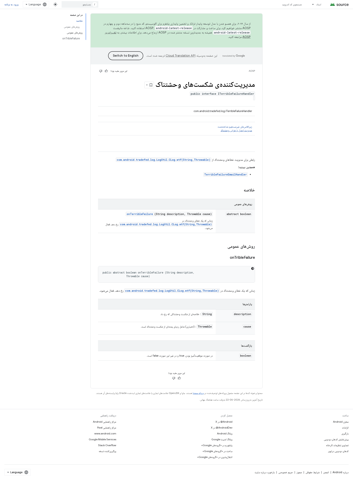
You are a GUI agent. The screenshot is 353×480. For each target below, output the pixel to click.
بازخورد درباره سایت (265, 472)
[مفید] (106, 71)
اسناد (318, 4)
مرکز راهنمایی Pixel (106, 427)
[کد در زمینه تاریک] (252, 268)
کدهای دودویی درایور (338, 451)
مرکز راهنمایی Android (104, 421)
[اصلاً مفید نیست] (101, 71)
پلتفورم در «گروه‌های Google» (216, 445)
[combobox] (80, 4)
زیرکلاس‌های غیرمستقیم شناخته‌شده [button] (235, 128)
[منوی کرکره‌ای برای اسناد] (311, 4)
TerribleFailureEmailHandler (225, 174)
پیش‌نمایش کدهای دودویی (336, 439)
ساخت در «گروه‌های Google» (217, 451)
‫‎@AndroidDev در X (221, 427)
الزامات (345, 427)
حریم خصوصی (285, 472)
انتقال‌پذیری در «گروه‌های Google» (214, 457)
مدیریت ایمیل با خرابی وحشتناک (236, 130)
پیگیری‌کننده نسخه (107, 451)
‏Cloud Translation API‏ (180, 56)
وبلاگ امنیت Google (221, 439)
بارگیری (345, 433)
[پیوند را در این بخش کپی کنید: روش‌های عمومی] (222, 246)
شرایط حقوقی (313, 472)
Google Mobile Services (102, 439)
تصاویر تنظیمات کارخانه (337, 445)
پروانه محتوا (198, 393)
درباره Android (341, 472)
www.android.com (105, 433)
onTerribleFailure (140, 214)
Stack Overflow (107, 445)
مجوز (299, 472)
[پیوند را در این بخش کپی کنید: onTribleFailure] (225, 258)
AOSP (252, 70)
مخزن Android (341, 421)
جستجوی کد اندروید (292, 4)
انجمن (326, 472)
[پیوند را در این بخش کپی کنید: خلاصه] (239, 190)
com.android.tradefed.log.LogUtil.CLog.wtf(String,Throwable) (163, 159)
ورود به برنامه (11, 4)
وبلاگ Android (224, 433)
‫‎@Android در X (223, 421)
